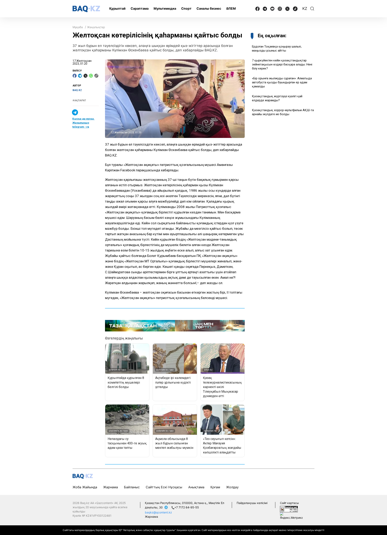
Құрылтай (117, 8)
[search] (312, 8)
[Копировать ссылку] (96, 76)
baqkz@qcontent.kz (158, 512)
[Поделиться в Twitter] (85, 76)
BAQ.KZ (77, 90)
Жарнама (110, 487)
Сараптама (140, 8)
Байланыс (132, 487)
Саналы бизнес (209, 8)
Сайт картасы (289, 503)
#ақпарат (79, 100)
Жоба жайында (85, 487)
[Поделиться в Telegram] (80, 76)
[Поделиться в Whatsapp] (91, 76)
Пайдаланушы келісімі (252, 503)
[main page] (86, 9)
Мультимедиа (165, 8)
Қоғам (215, 487)
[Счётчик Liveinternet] (289, 508)
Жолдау (232, 487)
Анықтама (196, 487)
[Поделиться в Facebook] (75, 76)
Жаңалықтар (96, 27)
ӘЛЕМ (231, 8)
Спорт (186, 8)
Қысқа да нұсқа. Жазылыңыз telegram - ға (83, 122)
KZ (304, 8)
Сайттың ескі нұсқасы (164, 487)
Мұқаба (78, 27)
